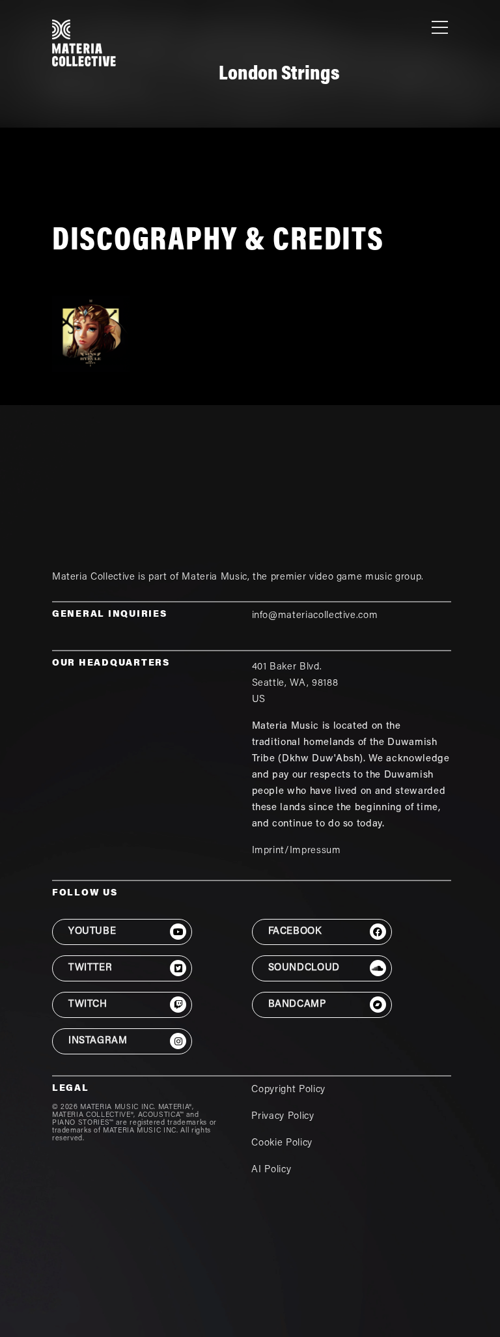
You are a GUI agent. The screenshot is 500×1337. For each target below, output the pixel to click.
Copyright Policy (288, 1090)
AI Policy (271, 1170)
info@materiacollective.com (315, 616)
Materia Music (214, 577)
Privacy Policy (282, 1116)
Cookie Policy (281, 1143)
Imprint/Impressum (296, 851)
